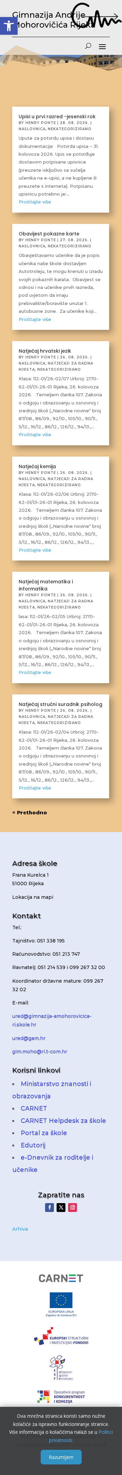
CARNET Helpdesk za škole (63, 1120)
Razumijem (61, 1457)
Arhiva (20, 1229)
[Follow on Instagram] (72, 1207)
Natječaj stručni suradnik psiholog (60, 704)
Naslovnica (32, 129)
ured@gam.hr (28, 1038)
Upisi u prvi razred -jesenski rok (57, 116)
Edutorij (33, 1145)
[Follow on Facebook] (49, 1207)
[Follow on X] (61, 1207)
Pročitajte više (35, 201)
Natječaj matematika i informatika (46, 585)
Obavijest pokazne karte (49, 233)
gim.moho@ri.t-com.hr (39, 1051)
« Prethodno (29, 812)
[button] (9, 26)
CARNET (34, 1108)
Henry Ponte (40, 123)
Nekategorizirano (70, 129)
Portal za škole (44, 1133)
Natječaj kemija (37, 466)
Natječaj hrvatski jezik (45, 351)
